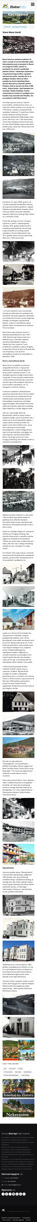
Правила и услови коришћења (11, 1217)
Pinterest (17, 1194)
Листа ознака (6, 1220)
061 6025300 (14, 1178)
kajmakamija (27, 1072)
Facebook (3, 1194)
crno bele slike (8, 1072)
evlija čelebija (25, 1075)
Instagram (13, 1194)
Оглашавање (26, 1217)
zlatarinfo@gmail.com (14, 1185)
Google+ (10, 1194)
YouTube (20, 1194)
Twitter (6, 1194)
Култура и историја (19, 27)
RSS (24, 1194)
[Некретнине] (18, 1108)
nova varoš (12, 1068)
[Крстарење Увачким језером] (18, 19)
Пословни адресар (18, 1220)
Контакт (28, 1220)
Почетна (7, 27)
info (5, 1068)
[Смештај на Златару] (18, 1088)
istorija (20, 1068)
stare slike (18, 1072)
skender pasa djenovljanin (11, 1075)
